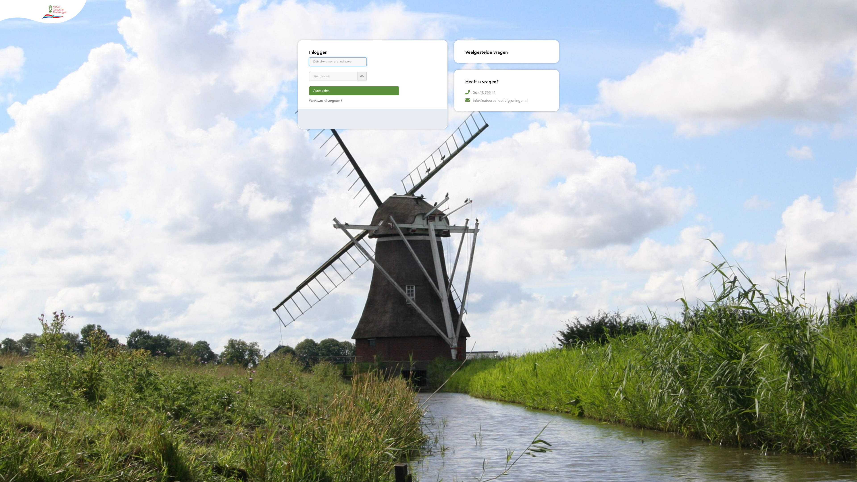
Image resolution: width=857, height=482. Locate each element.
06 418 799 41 (484, 93)
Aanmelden (321, 90)
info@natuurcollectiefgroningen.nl (500, 101)
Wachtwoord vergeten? (325, 100)
